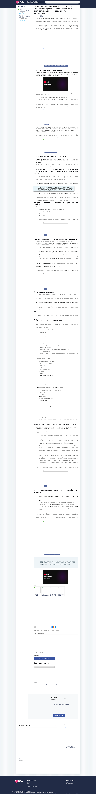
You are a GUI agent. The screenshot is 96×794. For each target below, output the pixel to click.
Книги (28, 783)
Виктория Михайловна (24, 17)
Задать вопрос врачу (58, 715)
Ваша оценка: (36, 655)
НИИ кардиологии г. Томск (23, 758)
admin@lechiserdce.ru (69, 783)
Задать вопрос (68, 782)
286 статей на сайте (23, 13)
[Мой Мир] (55, 627)
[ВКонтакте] (52, 627)
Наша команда (29, 787)
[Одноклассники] (53, 627)
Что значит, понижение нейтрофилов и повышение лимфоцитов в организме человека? (51, 684)
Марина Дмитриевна (41, 16)
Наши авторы (22, 6)
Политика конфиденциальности (32, 786)
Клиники (28, 782)
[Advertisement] (56, 39)
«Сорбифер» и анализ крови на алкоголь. (61, 704)
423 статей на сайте (23, 20)
